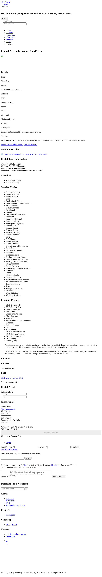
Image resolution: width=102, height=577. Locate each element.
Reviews (9, 39)
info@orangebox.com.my (16, 534)
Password (42, 447)
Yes (3, 19)
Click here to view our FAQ (12, 378)
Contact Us (10, 536)
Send (27, 458)
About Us (10, 498)
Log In (5, 4)
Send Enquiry (58, 476)
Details (10, 33)
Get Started (5, 2)
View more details (8, 409)
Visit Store (43, 154)
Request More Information (11, 145)
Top (9, 30)
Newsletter (10, 501)
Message (5, 476)
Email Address (7, 447)
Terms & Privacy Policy (15, 505)
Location (10, 37)
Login (8, 443)
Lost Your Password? (9, 449)
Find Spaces (11, 515)
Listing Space (11, 524)
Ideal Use (11, 35)
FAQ (9, 42)
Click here (27, 465)
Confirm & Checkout (50, 433)
